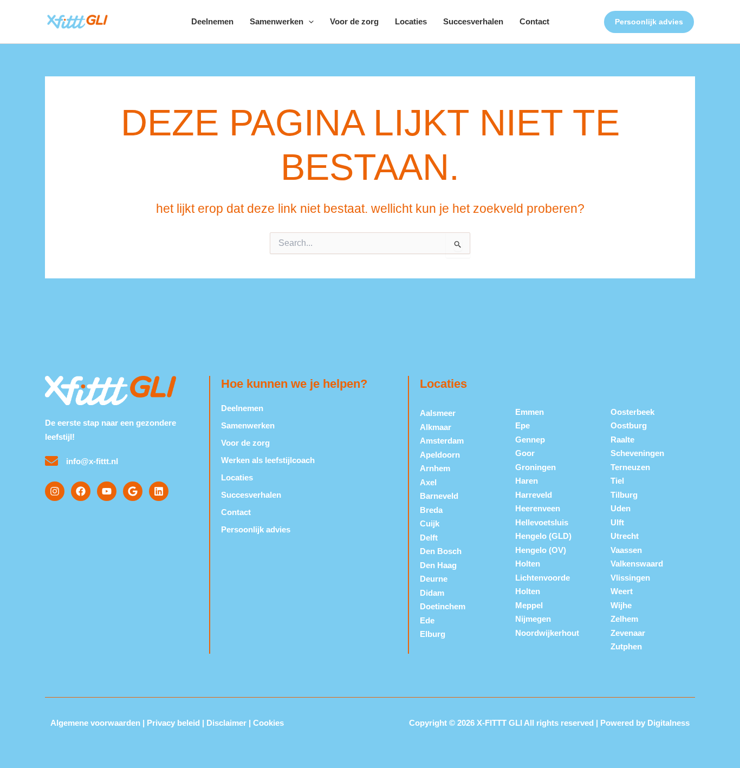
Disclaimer (226, 722)
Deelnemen (212, 21)
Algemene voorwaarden (95, 722)
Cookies (268, 722)
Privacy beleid (173, 722)
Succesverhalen (473, 21)
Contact (534, 21)
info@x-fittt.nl (92, 461)
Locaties (411, 21)
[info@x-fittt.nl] (51, 460)
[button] (308, 21)
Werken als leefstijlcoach (268, 460)
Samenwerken (276, 21)
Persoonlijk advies (255, 529)
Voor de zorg (354, 21)
